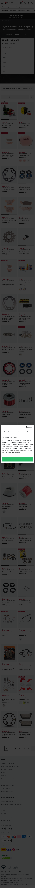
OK (17, 459)
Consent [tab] (6, 432)
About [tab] (29, 432)
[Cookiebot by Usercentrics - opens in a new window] (26, 427)
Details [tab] (18, 432)
